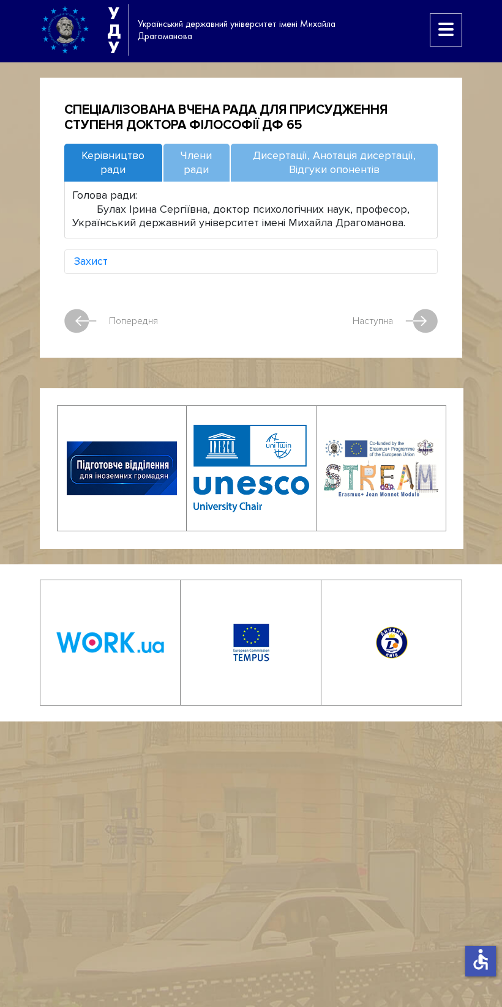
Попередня (133, 320)
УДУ (114, 30)
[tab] (113, 163)
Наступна (373, 320)
